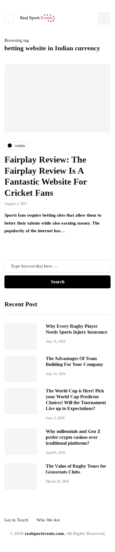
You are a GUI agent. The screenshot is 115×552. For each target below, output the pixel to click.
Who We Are (48, 520)
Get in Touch (16, 520)
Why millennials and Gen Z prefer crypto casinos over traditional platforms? (73, 437)
